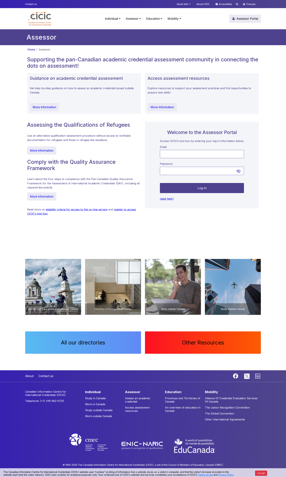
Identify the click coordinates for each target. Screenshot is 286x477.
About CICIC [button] (203, 4)
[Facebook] (236, 375)
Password (166, 163)
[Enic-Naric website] (142, 445)
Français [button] (251, 4)
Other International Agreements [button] (225, 419)
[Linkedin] (258, 375)
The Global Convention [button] (219, 413)
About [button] (29, 376)
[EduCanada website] (194, 445)
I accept (261, 473)
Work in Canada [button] (95, 404)
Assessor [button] (132, 18)
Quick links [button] (183, 4)
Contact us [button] (31, 4)
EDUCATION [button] (173, 392)
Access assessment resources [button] (137, 409)
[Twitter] (247, 375)
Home (31, 49)
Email (163, 147)
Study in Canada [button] (95, 398)
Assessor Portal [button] (247, 18)
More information (44, 107)
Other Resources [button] (203, 342)
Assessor (44, 49)
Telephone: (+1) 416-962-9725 (44, 401)
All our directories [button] (83, 342)
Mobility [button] (173, 18)
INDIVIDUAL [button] (93, 392)
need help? (167, 198)
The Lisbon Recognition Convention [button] (227, 407)
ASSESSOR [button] (132, 392)
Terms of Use (205, 474)
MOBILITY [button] (211, 392)
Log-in (202, 188)
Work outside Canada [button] (98, 416)
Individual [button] (111, 18)
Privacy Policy (226, 474)
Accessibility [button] (226, 4)
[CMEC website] (93, 445)
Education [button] (153, 18)
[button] (39, 19)
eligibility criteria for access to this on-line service (76, 209)
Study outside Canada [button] (98, 410)
